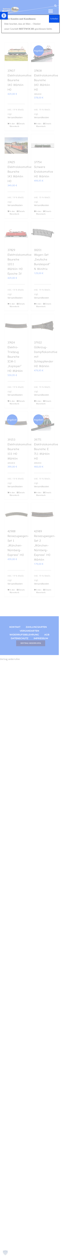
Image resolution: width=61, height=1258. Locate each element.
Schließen (54, 18)
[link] (4, 15)
